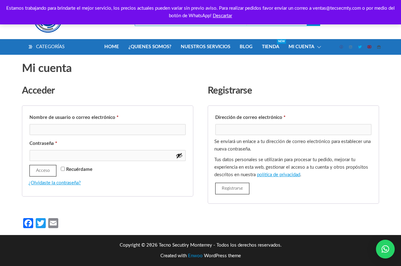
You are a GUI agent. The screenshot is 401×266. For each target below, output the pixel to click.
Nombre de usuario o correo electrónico (86, 116)
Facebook (341, 47)
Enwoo (195, 255)
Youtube (369, 47)
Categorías (50, 46)
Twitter (360, 47)
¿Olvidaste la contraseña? (55, 183)
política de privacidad (278, 174)
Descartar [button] (222, 15)
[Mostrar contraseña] (179, 155)
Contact (379, 47)
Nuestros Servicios (205, 46)
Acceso (43, 170)
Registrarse (232, 188)
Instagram (351, 47)
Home (111, 46)
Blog (246, 46)
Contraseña (55, 142)
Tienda (273, 44)
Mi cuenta (301, 46)
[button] (385, 249)
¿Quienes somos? (149, 46)
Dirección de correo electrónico (262, 116)
